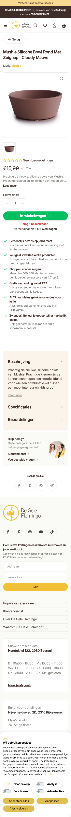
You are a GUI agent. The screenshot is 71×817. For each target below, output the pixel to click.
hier (51, 774)
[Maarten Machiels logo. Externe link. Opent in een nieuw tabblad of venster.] (5, 738)
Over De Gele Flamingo (20, 619)
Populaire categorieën (19, 603)
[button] (5, 25)
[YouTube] (41, 532)
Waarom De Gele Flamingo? (23, 627)
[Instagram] (30, 532)
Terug (16, 39)
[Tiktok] (52, 532)
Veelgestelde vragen (21, 459)
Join (35, 587)
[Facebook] (8, 532)
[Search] (35, 25)
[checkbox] (7, 784)
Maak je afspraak (19, 685)
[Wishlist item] (61, 79)
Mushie (16, 65)
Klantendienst (17, 453)
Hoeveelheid (11, 194)
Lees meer (10, 185)
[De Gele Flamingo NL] (21, 25)
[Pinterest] (19, 532)
